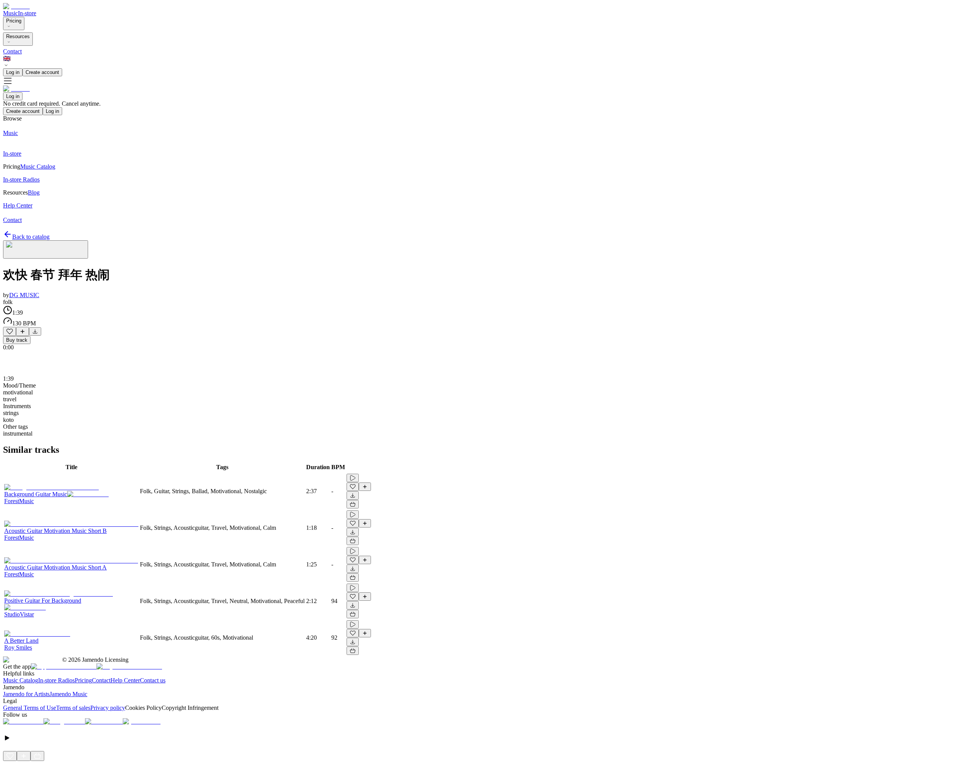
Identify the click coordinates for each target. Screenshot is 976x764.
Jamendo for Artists (26, 694)
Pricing (13, 21)
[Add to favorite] (9, 331)
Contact (12, 51)
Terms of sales (73, 707)
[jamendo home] (16, 6)
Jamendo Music (68, 694)
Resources (18, 36)
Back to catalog (31, 236)
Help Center (125, 680)
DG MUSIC (24, 295)
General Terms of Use (29, 707)
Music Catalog (20, 680)
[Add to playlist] (22, 331)
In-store (27, 13)
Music (10, 13)
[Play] (45, 249)
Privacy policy (107, 707)
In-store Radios (56, 680)
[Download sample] (35, 331)
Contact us (152, 680)
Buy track (16, 340)
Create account (42, 72)
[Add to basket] (353, 504)
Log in (12, 72)
